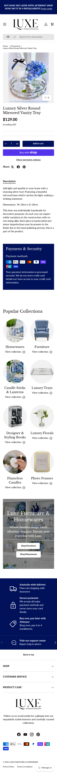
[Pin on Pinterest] (24, 167)
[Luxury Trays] (42, 371)
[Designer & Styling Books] (15, 417)
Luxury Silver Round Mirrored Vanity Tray (20, 48)
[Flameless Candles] (15, 462)
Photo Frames (42, 478)
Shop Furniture (28, 546)
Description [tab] (9, 181)
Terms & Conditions (24, 767)
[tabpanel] (28, 213)
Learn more (46, 8)
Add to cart (38, 143)
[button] (52, 24)
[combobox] (28, 37)
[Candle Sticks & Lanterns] (15, 371)
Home (5, 46)
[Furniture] (42, 330)
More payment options (28, 159)
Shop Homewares (28, 554)
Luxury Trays (42, 388)
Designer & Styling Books (15, 435)
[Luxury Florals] (42, 417)
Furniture (42, 347)
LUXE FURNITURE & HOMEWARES (23, 762)
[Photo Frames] (42, 462)
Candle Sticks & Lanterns (15, 390)
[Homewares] (15, 330)
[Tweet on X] (12, 167)
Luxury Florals (42, 433)
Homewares (15, 46)
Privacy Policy (8, 767)
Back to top (28, 654)
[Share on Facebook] (18, 167)
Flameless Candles (15, 480)
